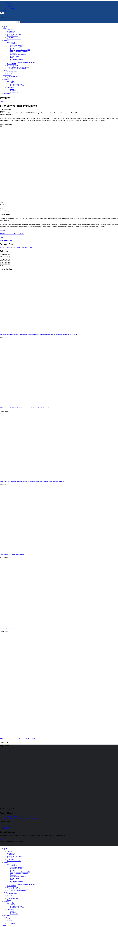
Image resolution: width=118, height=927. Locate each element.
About (5, 28)
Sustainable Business (16, 59)
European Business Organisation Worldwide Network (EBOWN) (21, 818)
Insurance (13, 53)
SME (11, 58)
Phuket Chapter (14, 56)
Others (9, 78)
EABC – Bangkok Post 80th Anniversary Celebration (12, 554)
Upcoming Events (12, 72)
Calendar (9, 73)
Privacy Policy (7, 827)
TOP (1, 839)
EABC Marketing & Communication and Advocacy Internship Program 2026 (17, 739)
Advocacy (10, 5)
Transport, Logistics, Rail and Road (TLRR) (22, 62)
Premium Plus (14, 92)
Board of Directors (12, 36)
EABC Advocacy (11, 42)
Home (5, 26)
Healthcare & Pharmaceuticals (19, 51)
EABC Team (10, 37)
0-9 (2, 247)
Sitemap (5, 825)
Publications (7, 75)
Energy (12, 48)
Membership (10, 81)
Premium (13, 90)
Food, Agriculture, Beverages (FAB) (20, 50)
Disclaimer (6, 828)
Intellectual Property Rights (18, 54)
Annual (12, 89)
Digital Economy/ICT (16, 47)
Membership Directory (16, 84)
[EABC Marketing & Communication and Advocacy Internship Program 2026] (59, 684)
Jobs (4, 10)
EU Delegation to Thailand (10, 817)
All (1, 247)
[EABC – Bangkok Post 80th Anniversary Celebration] (59, 518)
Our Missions (11, 31)
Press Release (11, 8)
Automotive (13, 43)
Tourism (12, 61)
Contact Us (6, 93)
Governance (10, 33)
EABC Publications (12, 76)
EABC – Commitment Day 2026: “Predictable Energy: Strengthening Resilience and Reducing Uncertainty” (24, 408)
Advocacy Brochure (12, 65)
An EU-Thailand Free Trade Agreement (18, 67)
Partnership (10, 87)
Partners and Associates (14, 39)
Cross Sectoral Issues (16, 45)
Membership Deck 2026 (17, 86)
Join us (12, 82)
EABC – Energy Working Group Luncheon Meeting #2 (12, 628)
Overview (9, 29)
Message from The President (15, 34)
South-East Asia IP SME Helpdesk (16, 68)
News (5, 2)
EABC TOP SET (11, 64)
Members (9, 7)
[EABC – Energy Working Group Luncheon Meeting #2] (59, 592)
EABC (8, 3)
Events (5, 70)
